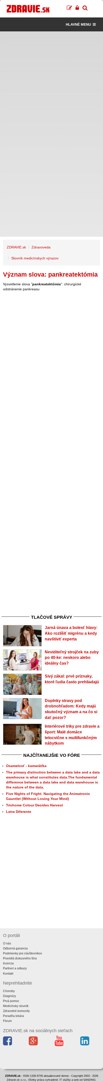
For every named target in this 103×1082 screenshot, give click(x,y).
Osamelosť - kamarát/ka (26, 766)
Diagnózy (9, 996)
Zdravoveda (41, 247)
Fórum (7, 1021)
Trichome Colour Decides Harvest (34, 805)
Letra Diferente (18, 812)
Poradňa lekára (13, 1016)
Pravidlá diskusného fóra (20, 958)
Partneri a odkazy (15, 968)
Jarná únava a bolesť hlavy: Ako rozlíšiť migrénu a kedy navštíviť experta (71, 633)
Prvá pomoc (11, 1001)
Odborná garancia (15, 948)
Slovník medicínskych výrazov (34, 258)
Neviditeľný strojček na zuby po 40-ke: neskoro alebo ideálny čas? (72, 658)
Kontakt (8, 973)
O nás (7, 943)
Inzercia (8, 963)
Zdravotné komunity (16, 1011)
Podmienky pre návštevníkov (22, 953)
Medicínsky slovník (15, 1006)
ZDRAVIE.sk (16, 247)
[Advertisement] (51, 82)
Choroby (9, 991)
